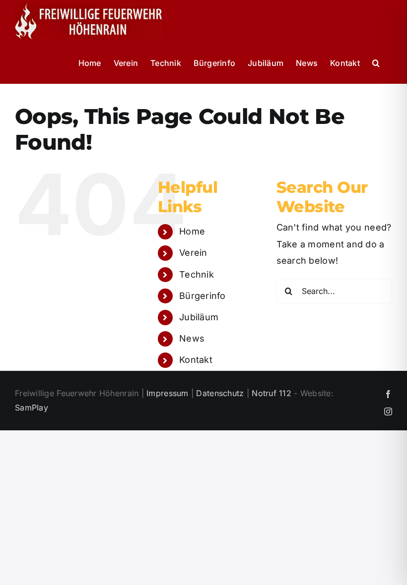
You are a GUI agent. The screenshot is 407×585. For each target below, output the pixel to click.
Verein (193, 252)
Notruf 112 (271, 393)
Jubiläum (198, 317)
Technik (196, 274)
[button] (376, 63)
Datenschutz (220, 393)
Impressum (167, 393)
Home (192, 231)
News (191, 338)
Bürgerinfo (202, 296)
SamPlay (31, 407)
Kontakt (195, 359)
